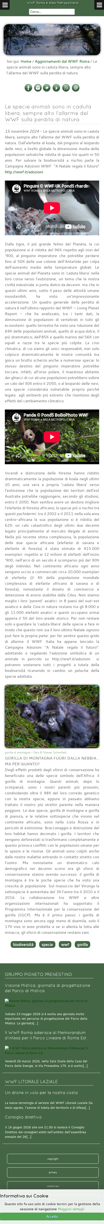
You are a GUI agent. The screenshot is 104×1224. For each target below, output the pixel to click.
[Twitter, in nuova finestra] (46, 90)
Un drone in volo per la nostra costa (41, 1092)
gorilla (82, 944)
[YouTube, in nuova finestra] (56, 90)
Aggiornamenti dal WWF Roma (62, 61)
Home (26, 61)
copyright (52, 1158)
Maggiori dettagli (71, 1209)
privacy (53, 1172)
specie (47, 944)
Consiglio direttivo (23, 1117)
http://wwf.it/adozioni (24, 172)
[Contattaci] (75, 90)
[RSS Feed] (66, 90)
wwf (65, 944)
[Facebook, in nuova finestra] (28, 90)
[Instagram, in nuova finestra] (38, 90)
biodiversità (23, 944)
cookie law (53, 1186)
